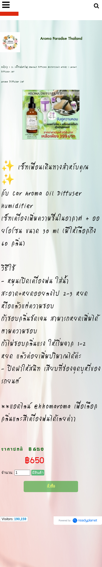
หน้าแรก (4, 67)
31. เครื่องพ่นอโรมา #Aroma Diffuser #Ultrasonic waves (39, 67)
